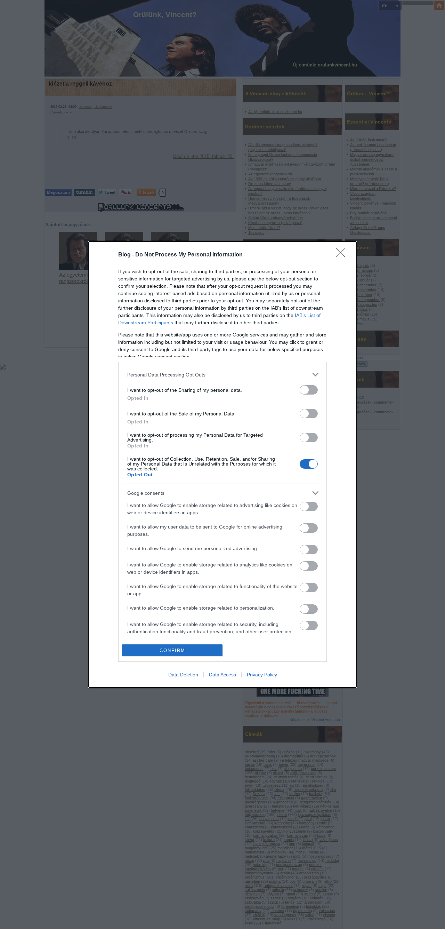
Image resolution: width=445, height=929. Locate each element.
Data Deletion (183, 674)
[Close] (342, 255)
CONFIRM (172, 650)
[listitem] (222, 374)
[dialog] (222, 464)
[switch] (309, 390)
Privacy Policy (262, 674)
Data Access (222, 674)
